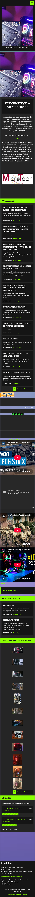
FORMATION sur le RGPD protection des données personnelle (15, 287)
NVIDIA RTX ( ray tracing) (14, 307)
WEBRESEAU (8, 605)
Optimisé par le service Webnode (17, 894)
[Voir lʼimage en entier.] (17, 650)
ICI (17, 138)
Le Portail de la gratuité (17, 439)
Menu (32, 3)
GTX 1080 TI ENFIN (10, 339)
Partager (3, 583)
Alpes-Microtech (9, 590)
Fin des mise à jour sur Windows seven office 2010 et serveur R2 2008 (17, 247)
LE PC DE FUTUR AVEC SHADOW (16, 373)
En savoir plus (17, 221)
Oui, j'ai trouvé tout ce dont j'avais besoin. (12, 809)
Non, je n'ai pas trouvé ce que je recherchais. (14, 820)
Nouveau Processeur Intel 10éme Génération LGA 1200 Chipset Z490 (16, 229)
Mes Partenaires (11, 620)
